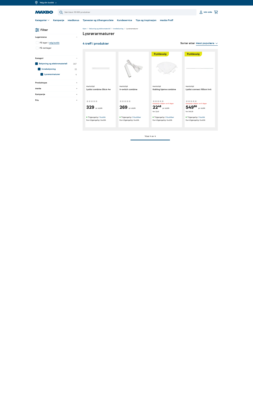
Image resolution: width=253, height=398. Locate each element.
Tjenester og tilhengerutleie (98, 20)
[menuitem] (56, 63)
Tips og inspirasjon (146, 20)
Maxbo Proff (166, 20)
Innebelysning (118, 29)
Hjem (84, 29)
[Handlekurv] (216, 12)
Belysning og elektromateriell (99, 29)
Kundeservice (124, 20)
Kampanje (58, 20)
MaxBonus (73, 20)
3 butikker (136, 117)
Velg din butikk (47, 2)
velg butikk (54, 42)
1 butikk (102, 117)
